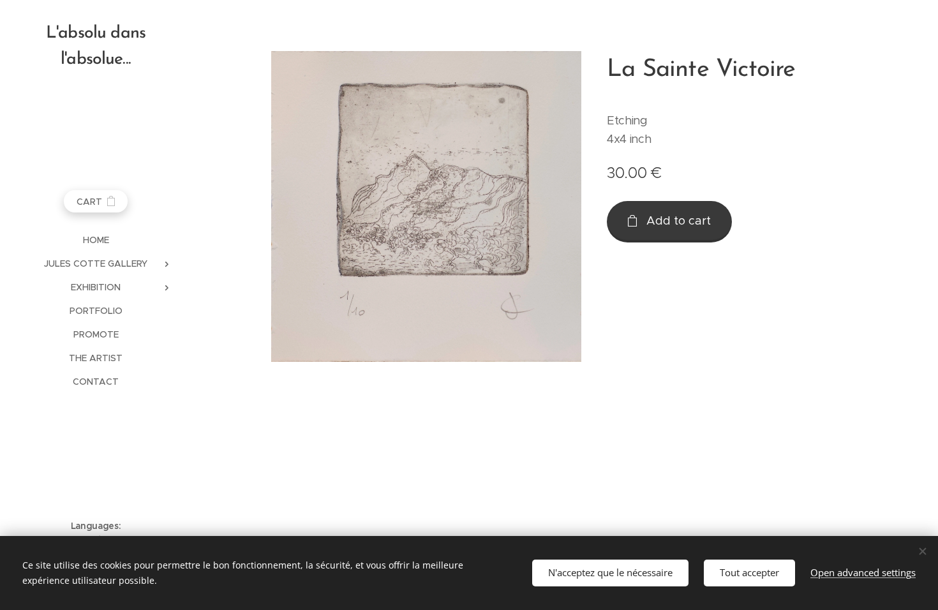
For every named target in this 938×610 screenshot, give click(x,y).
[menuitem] (96, 240)
